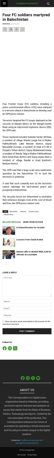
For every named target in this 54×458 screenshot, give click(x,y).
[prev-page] (4, 263)
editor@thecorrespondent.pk (27, 443)
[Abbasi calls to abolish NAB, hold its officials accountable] (9, 254)
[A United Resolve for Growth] (9, 230)
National (12, 10)
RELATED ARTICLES (12, 222)
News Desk (6, 24)
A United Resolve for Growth (30, 227)
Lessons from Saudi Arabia (29, 239)
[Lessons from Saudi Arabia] (9, 242)
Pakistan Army (8, 214)
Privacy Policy (32, 455)
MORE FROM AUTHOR (33, 222)
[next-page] (8, 263)
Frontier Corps (33, 211)
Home (5, 10)
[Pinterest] (16, 29)
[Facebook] (5, 29)
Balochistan (13, 211)
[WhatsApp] (22, 29)
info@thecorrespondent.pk (31, 440)
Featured (23, 211)
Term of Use (21, 455)
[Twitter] (10, 29)
